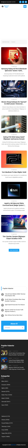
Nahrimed (13, 444)
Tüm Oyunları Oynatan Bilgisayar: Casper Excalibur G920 (14, 237)
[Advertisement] (14, 24)
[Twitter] (26, 2)
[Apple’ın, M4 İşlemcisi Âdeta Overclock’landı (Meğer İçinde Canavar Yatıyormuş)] (14, 190)
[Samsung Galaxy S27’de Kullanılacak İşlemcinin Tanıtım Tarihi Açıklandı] (14, 55)
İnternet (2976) (5, 391)
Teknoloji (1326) (6, 426)
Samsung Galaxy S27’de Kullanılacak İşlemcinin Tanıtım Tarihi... (14, 70)
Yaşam (10, 351)
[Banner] (14, 268)
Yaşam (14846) (6, 436)
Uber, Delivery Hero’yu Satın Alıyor (13, 315)
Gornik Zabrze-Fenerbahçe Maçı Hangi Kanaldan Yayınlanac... (15, 300)
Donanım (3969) (6, 384)
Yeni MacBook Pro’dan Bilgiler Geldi (14, 172)
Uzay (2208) (5, 430)
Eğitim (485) (5, 388)
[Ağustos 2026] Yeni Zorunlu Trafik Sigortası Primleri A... (14, 310)
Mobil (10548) (5, 398)
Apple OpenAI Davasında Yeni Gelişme (15, 304)
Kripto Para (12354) (7, 395)
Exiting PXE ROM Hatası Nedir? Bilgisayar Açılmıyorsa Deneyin (14, 138)
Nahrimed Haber (5, 42)
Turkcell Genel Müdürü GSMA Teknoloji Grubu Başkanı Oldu (15, 294)
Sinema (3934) (5, 419)
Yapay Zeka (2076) (6, 433)
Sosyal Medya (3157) (7, 423)
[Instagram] (23, 2)
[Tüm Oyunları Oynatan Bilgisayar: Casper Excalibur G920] (14, 223)
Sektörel (10, 358)
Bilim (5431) (5, 381)
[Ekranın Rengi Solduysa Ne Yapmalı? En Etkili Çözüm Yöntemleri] (14, 88)
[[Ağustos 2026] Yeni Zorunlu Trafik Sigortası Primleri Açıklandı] (4, 367)
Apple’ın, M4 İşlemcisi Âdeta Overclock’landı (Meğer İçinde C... (14, 204)
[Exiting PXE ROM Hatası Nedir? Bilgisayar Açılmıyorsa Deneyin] (14, 124)
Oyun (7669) (5, 405)
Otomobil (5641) (6, 401)
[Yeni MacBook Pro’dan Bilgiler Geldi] (14, 159)
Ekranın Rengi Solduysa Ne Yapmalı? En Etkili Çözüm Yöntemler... (14, 103)
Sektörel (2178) (6, 416)
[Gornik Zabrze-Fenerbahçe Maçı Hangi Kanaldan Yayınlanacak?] (4, 352)
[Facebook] (20, 2)
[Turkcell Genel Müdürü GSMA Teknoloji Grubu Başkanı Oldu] (4, 359)
